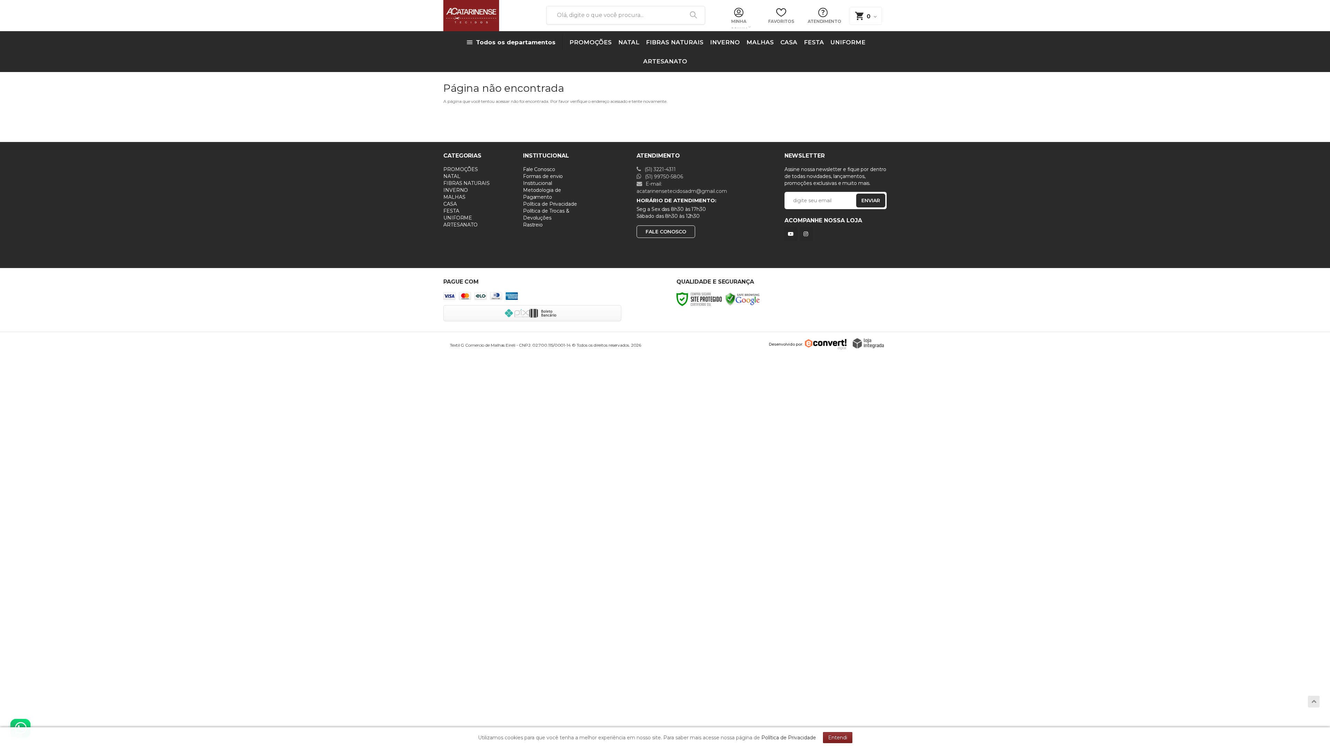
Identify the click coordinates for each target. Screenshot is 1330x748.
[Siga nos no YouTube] (792, 234)
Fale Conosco (539, 169)
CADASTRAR (863, 202)
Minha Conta (738, 24)
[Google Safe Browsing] (742, 298)
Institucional (537, 183)
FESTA (451, 211)
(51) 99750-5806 (663, 176)
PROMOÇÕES (460, 169)
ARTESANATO (460, 225)
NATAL (451, 176)
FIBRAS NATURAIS (466, 183)
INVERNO (455, 190)
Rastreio (533, 225)
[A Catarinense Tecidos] (486, 15)
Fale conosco (666, 232)
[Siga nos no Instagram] (807, 234)
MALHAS (454, 197)
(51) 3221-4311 (659, 169)
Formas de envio (543, 176)
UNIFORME (457, 218)
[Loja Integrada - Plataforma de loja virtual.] (868, 343)
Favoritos (781, 21)
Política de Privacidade (550, 204)
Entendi (837, 737)
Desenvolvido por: (786, 344)
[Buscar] (691, 15)
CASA (450, 204)
